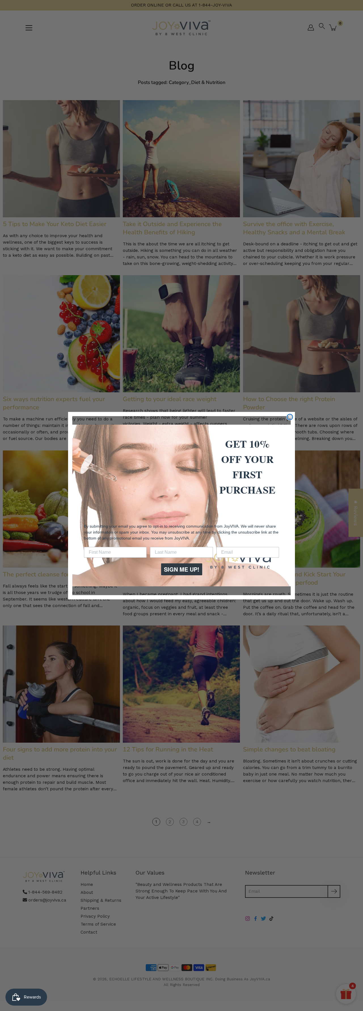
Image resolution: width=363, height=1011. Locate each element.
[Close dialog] (290, 417)
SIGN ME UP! (181, 569)
